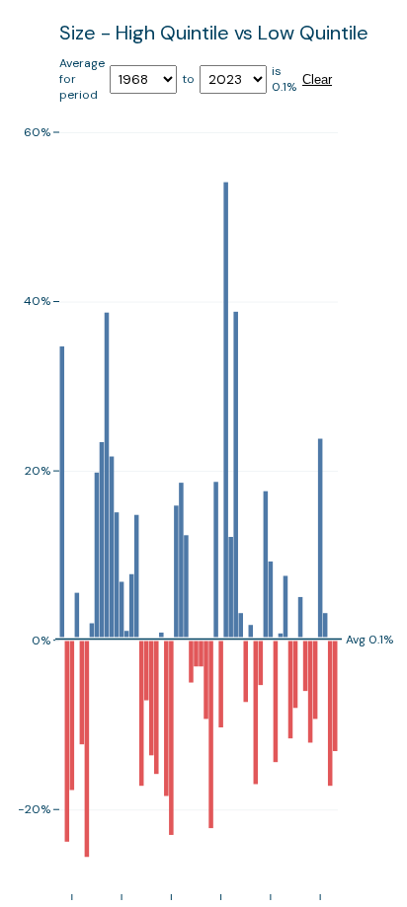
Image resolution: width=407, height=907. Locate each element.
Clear (317, 79)
